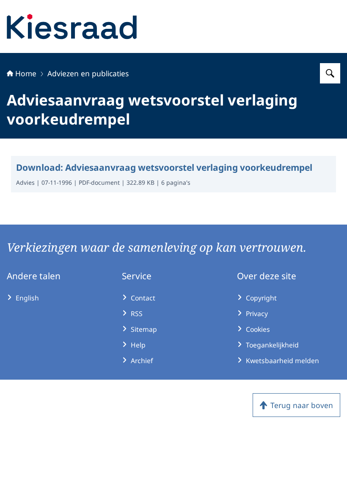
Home (25, 73)
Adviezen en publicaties (88, 73)
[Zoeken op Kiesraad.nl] (330, 73)
